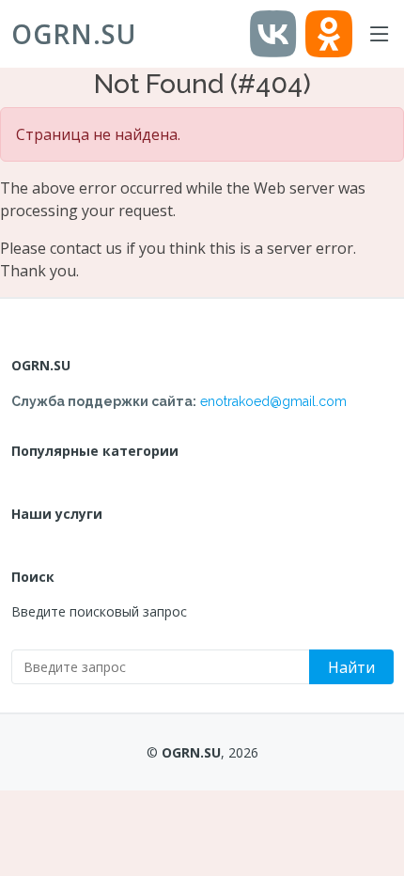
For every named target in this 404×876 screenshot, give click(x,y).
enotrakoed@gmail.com (273, 401)
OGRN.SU (73, 34)
